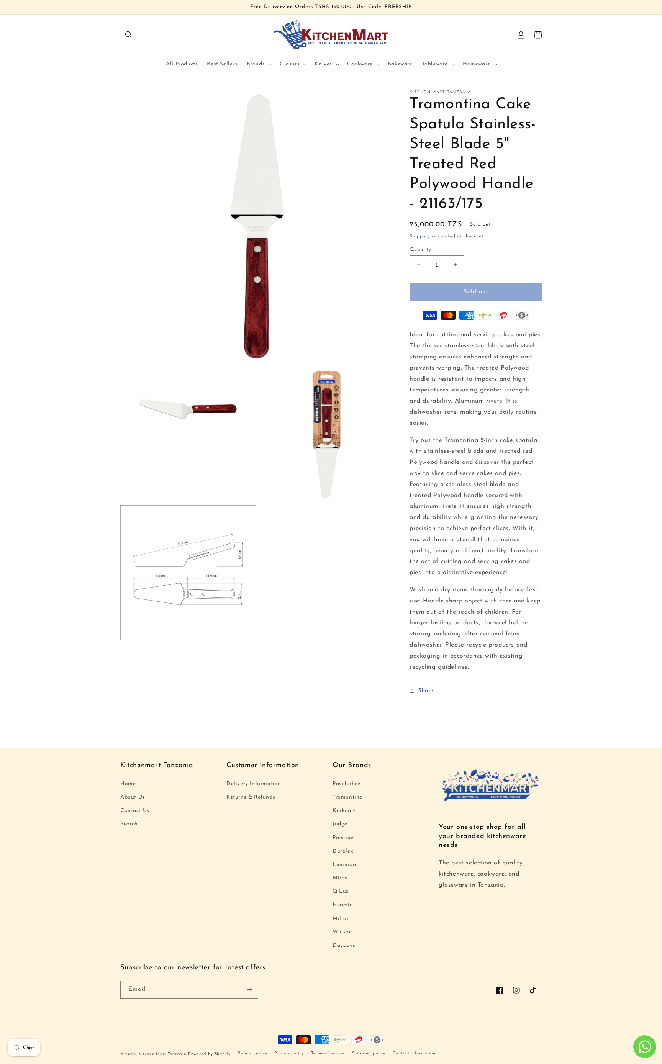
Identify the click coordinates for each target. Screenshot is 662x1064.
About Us (132, 797)
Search (129, 824)
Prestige (343, 838)
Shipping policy (369, 1053)
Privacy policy (289, 1053)
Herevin (343, 905)
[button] (128, 34)
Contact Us (134, 811)
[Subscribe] (249, 990)
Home (128, 784)
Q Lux (341, 891)
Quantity (420, 249)
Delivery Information (253, 784)
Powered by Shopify (209, 1054)
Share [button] (425, 691)
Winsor (342, 932)
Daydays (344, 945)
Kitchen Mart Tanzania (163, 1054)
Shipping (420, 236)
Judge (340, 824)
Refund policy (252, 1053)
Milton (341, 919)
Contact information (414, 1053)
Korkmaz (344, 811)
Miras (340, 878)
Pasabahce (346, 784)
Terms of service (328, 1053)
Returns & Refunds (250, 797)
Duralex (343, 851)
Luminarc (345, 865)
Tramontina (348, 797)
